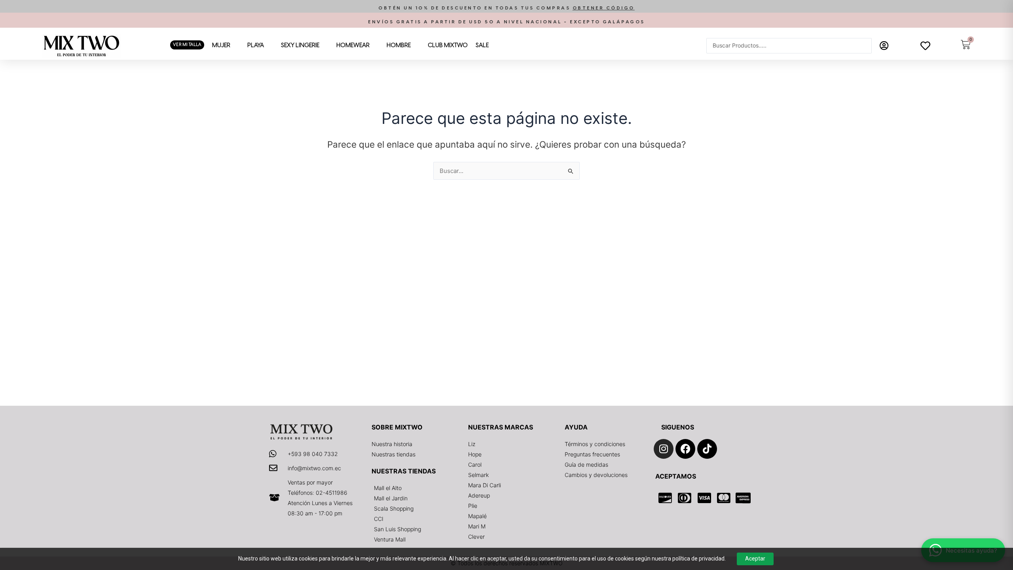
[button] (506, 8)
